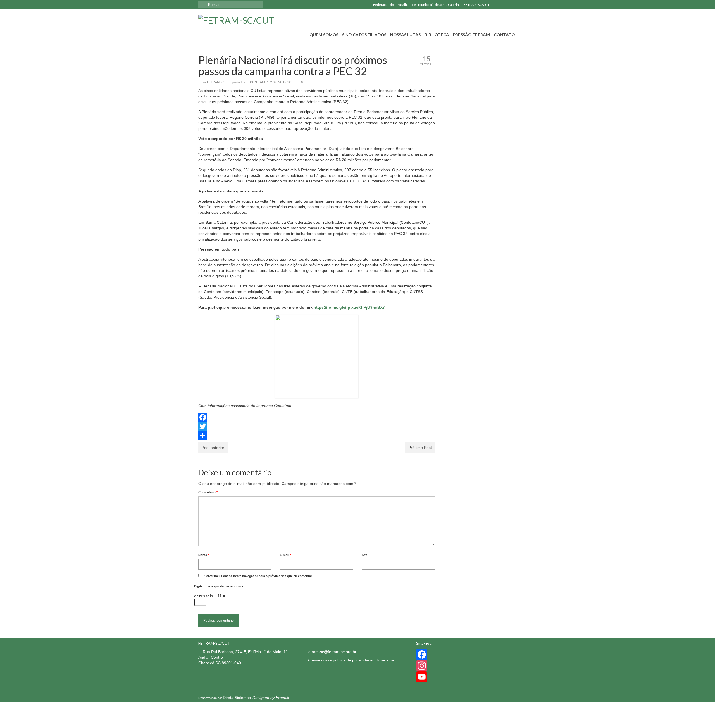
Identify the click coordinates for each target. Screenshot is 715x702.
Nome (203, 554)
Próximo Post (420, 447)
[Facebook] (496, 4)
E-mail (285, 554)
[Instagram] (504, 4)
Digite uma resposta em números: (219, 586)
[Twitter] (316, 426)
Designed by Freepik (270, 697)
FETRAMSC (215, 82)
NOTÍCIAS (285, 82)
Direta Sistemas (237, 697)
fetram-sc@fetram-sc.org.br (331, 651)
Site (364, 554)
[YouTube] (513, 4)
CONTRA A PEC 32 (263, 82)
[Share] (316, 435)
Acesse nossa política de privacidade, (351, 660)
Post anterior (213, 447)
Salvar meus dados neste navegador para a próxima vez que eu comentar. (258, 576)
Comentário (208, 492)
